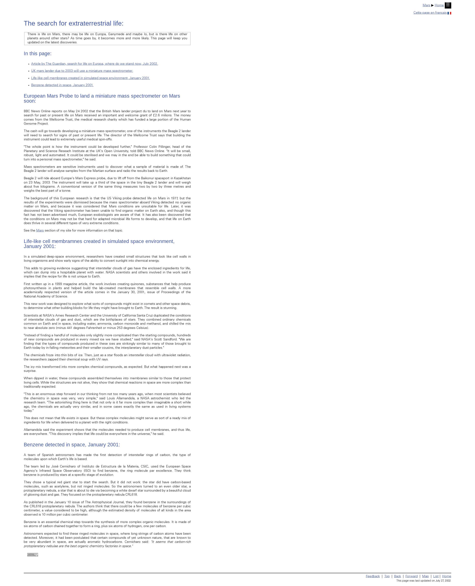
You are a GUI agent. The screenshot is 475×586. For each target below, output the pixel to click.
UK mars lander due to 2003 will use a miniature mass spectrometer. (82, 71)
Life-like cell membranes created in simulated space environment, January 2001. (90, 78)
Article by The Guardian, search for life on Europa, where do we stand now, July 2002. (94, 64)
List (436, 576)
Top (387, 576)
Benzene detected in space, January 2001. (62, 85)
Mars (426, 5)
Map (425, 576)
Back (397, 576)
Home (439, 5)
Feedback (373, 576)
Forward (411, 576)
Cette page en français (430, 13)
